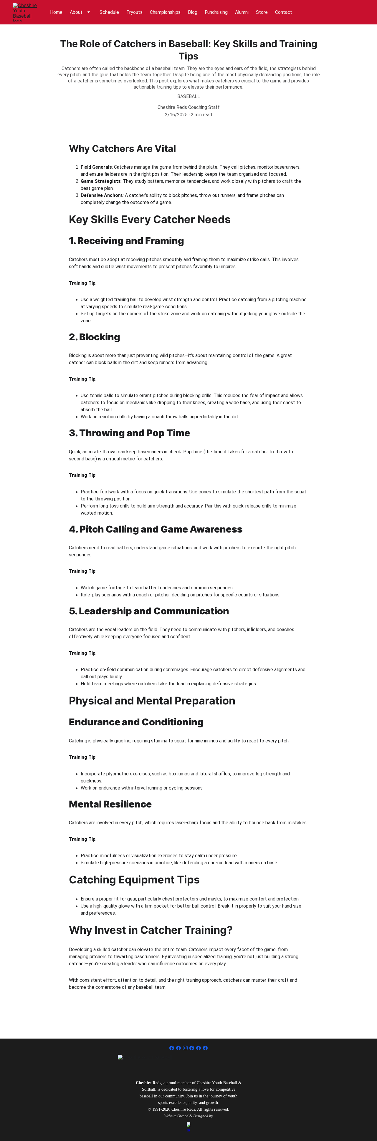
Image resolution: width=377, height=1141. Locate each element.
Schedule (109, 12)
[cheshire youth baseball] (188, 1063)
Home (56, 12)
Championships (165, 12)
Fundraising (216, 12)
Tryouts (134, 12)
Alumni (242, 12)
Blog (192, 12)
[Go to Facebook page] (171, 1048)
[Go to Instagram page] (185, 1048)
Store (262, 12)
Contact (283, 12)
